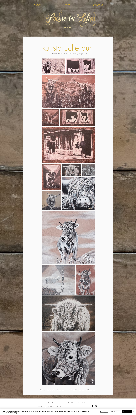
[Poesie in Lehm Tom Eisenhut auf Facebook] (92, 406)
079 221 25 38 (73, 403)
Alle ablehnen (115, 412)
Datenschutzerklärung (10, 413)
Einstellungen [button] (104, 412)
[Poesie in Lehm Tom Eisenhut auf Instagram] (95, 406)
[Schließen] (134, 412)
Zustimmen (126, 412)
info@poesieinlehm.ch (88, 403)
